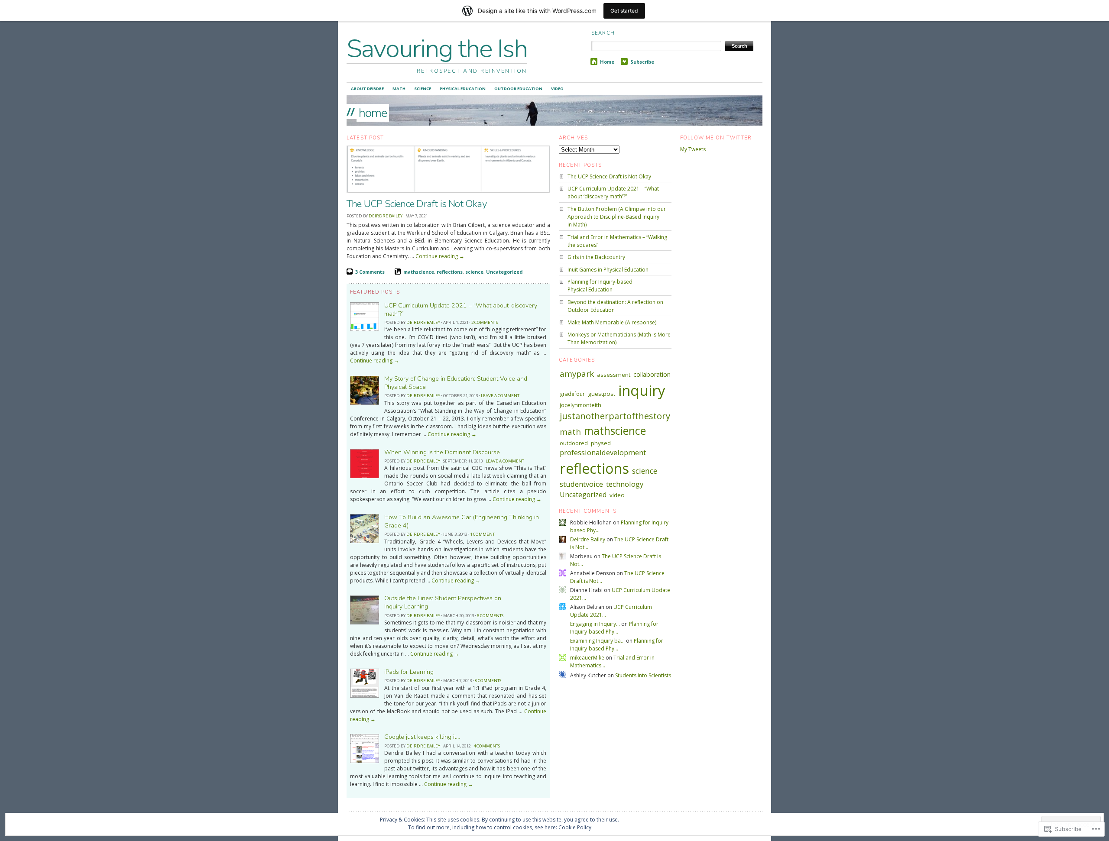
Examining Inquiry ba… (597, 640)
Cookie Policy (574, 827)
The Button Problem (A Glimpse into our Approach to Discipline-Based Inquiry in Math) (616, 216)
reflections (450, 271)
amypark (577, 373)
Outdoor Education (518, 88)
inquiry (641, 390)
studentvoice (581, 484)
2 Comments (484, 322)
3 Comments (370, 271)
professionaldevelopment (603, 452)
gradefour (572, 394)
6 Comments (490, 615)
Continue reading (439, 256)
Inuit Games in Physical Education (608, 269)
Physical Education (463, 88)
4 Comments (486, 746)
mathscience (418, 271)
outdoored (574, 443)
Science (422, 88)
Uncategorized (504, 271)
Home (607, 61)
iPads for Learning (409, 672)
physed (601, 443)
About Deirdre (367, 88)
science (474, 271)
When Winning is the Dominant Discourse (442, 452)
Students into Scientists (643, 675)
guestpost (601, 394)
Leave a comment (500, 395)
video (617, 495)
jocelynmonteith (580, 405)
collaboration (652, 374)
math (570, 431)
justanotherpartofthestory (615, 416)
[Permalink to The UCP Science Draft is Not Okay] (448, 192)
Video (557, 88)
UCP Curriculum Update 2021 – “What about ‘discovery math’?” (613, 192)
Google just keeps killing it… (422, 737)
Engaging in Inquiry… (595, 624)
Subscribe (642, 61)
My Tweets (693, 149)
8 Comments (488, 680)
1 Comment (482, 534)
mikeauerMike (587, 657)
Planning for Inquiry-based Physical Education (599, 285)
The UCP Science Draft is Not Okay (417, 203)
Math (398, 88)
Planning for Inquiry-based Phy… (614, 627)
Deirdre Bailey (385, 216)
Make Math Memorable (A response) (611, 322)
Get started (624, 10)
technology (624, 484)
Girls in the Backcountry (596, 257)
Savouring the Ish (437, 48)
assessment (613, 374)
